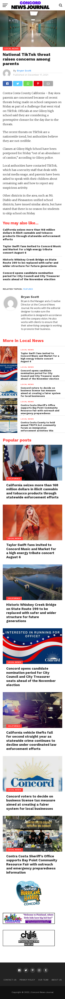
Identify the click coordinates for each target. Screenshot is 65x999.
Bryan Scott (24, 70)
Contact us (9, 980)
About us (56, 980)
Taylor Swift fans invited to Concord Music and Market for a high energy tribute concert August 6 (32, 249)
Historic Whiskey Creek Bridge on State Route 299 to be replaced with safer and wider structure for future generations (30, 263)
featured (28, 289)
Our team (43, 980)
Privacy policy (27, 980)
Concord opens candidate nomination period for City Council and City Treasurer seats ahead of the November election (31, 276)
